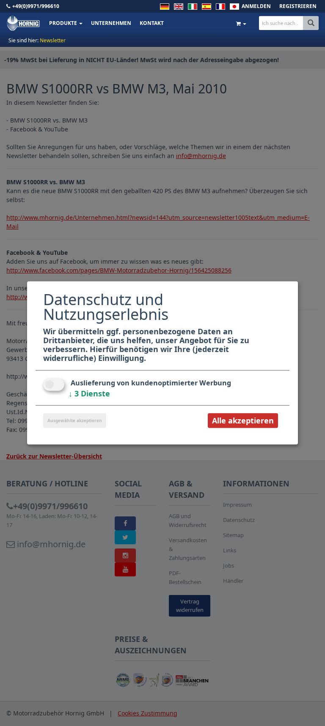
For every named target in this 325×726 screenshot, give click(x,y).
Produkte (63, 23)
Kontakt (152, 23)
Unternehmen (111, 23)
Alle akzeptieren (243, 420)
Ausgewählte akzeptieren (74, 420)
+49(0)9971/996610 (35, 6)
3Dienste (89, 393)
